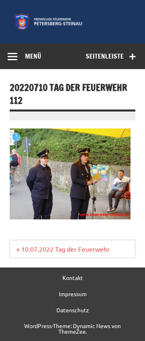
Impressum (73, 294)
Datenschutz (72, 310)
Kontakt (72, 277)
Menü (33, 56)
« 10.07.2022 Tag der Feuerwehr (63, 249)
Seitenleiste (105, 56)
